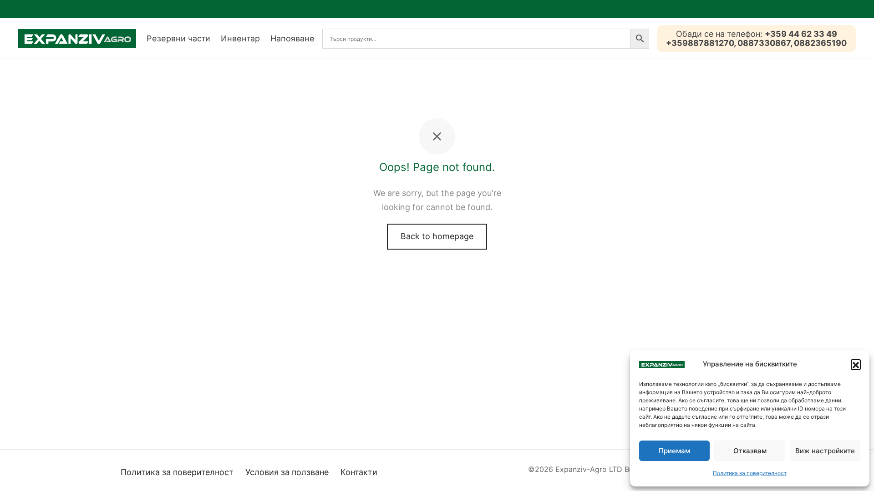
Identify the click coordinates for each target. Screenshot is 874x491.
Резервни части (178, 38)
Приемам (674, 450)
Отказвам (750, 450)
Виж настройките (825, 450)
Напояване (292, 38)
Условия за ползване (287, 472)
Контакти (358, 472)
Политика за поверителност (750, 473)
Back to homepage (437, 236)
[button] (855, 364)
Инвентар (240, 38)
